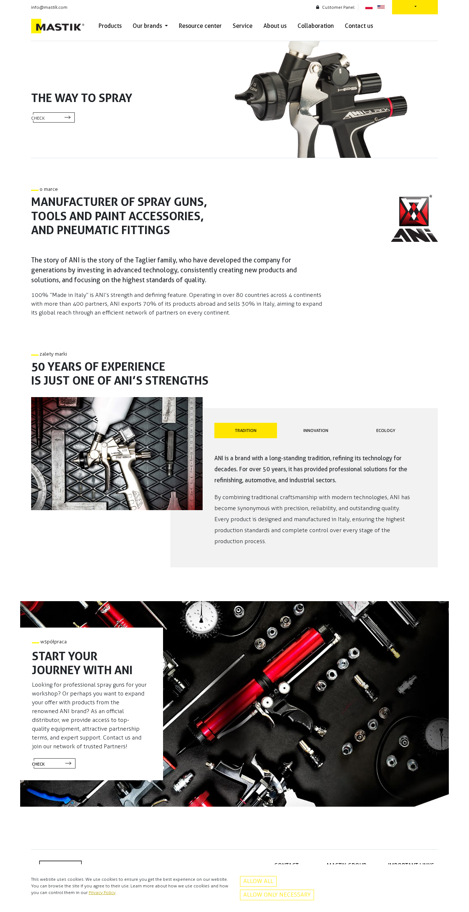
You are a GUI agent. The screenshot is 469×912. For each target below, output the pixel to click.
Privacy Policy (102, 892)
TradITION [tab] (245, 430)
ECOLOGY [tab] (385, 430)
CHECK (38, 118)
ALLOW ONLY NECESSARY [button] (277, 894)
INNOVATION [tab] (315, 430)
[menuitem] (110, 26)
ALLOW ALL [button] (258, 881)
